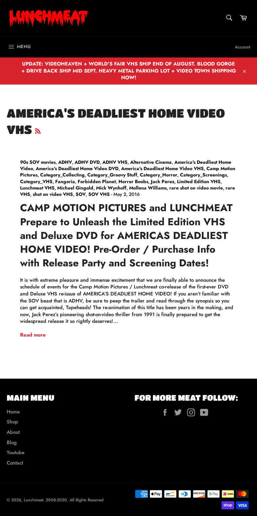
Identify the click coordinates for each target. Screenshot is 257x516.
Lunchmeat (33, 500)
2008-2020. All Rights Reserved (74, 500)
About (13, 432)
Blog (12, 442)
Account (242, 47)
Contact (15, 463)
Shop (12, 421)
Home (13, 411)
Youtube (15, 452)
